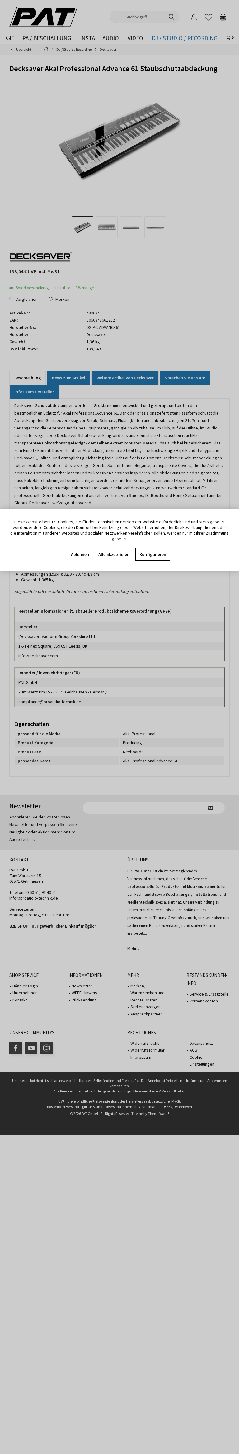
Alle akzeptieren (113, 554)
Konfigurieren (152, 554)
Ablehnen (80, 554)
